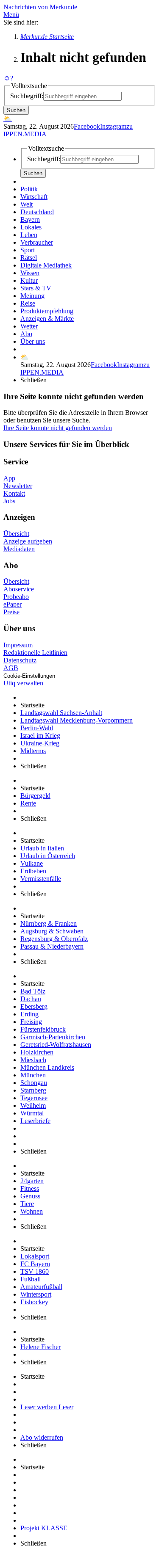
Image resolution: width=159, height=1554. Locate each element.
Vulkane (31, 863)
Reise (27, 303)
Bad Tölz (32, 991)
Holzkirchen (36, 1052)
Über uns (32, 341)
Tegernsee (33, 1097)
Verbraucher (36, 242)
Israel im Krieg (40, 735)
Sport (27, 250)
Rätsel (28, 257)
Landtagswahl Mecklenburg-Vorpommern (76, 720)
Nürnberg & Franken (48, 923)
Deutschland (37, 211)
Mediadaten (19, 548)
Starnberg (33, 1090)
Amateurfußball (41, 1286)
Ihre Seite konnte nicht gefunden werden (57, 427)
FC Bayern (35, 1263)
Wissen (29, 272)
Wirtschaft (33, 196)
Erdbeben (33, 871)
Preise (11, 612)
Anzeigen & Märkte (47, 318)
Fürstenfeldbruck (43, 1029)
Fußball (30, 1279)
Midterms (33, 750)
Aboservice (18, 589)
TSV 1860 (34, 1271)
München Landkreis (47, 1067)
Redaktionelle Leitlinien (35, 652)
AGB (10, 667)
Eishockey (34, 1302)
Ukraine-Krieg (39, 743)
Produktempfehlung (46, 311)
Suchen (16, 110)
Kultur (29, 280)
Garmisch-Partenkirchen (52, 1037)
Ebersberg (33, 1006)
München (33, 1075)
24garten (32, 1180)
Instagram (113, 126)
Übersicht (16, 533)
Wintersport (35, 1294)
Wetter (29, 326)
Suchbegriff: (26, 95)
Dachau (30, 998)
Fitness (29, 1188)
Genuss (30, 1196)
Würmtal (32, 1113)
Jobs (9, 501)
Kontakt (14, 493)
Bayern (30, 219)
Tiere (27, 1203)
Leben (28, 234)
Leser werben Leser (46, 1406)
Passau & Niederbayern (52, 946)
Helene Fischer (40, 1346)
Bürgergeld (35, 795)
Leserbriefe (35, 1120)
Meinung (32, 295)
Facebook (87, 126)
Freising (31, 1021)
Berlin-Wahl (36, 727)
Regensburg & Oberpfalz (54, 938)
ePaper (12, 604)
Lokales (31, 227)
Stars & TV (35, 288)
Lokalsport (34, 1256)
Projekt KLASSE (43, 1528)
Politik (29, 189)
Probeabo (16, 596)
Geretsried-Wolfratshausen (55, 1044)
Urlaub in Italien (42, 848)
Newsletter (17, 485)
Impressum (18, 645)
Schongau (33, 1082)
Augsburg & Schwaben (52, 931)
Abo (26, 333)
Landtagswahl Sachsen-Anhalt (61, 712)
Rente (28, 803)
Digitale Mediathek (46, 265)
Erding (29, 1014)
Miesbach (33, 1059)
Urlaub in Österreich (47, 855)
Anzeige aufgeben (27, 541)
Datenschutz (19, 660)
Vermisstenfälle (40, 878)
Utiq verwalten (23, 683)
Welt (26, 204)
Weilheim (33, 1105)
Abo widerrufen (41, 1437)
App (9, 478)
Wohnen (31, 1211)
